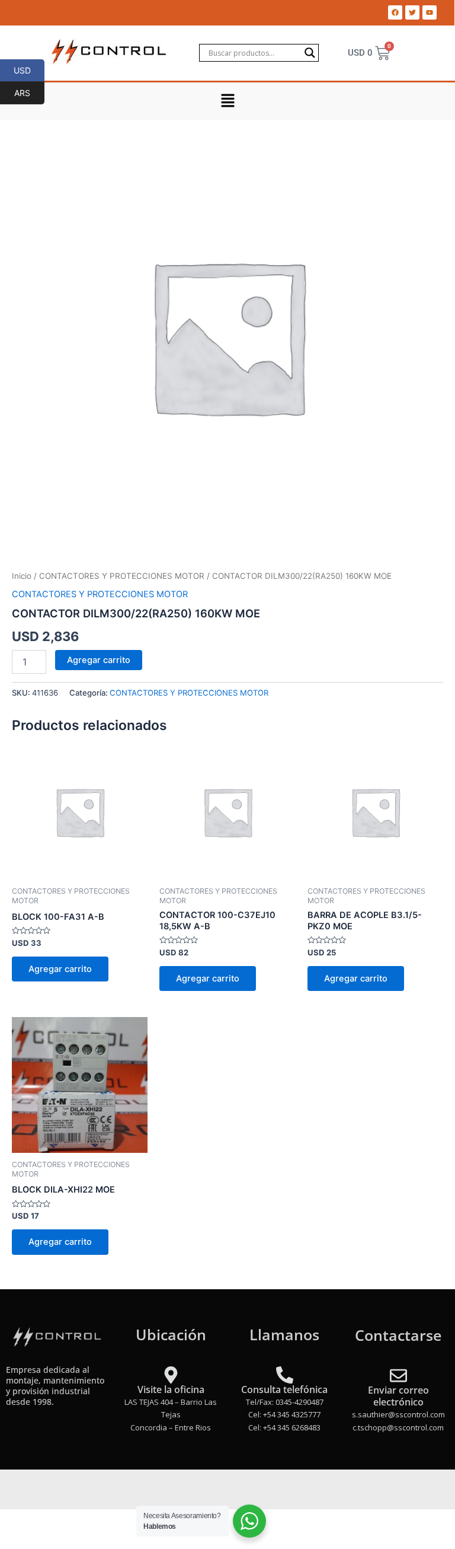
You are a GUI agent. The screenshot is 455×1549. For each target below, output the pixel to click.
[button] (227, 101)
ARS (29, 92)
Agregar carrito (98, 660)
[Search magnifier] (310, 52)
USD (29, 70)
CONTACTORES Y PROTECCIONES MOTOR (121, 576)
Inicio (21, 576)
